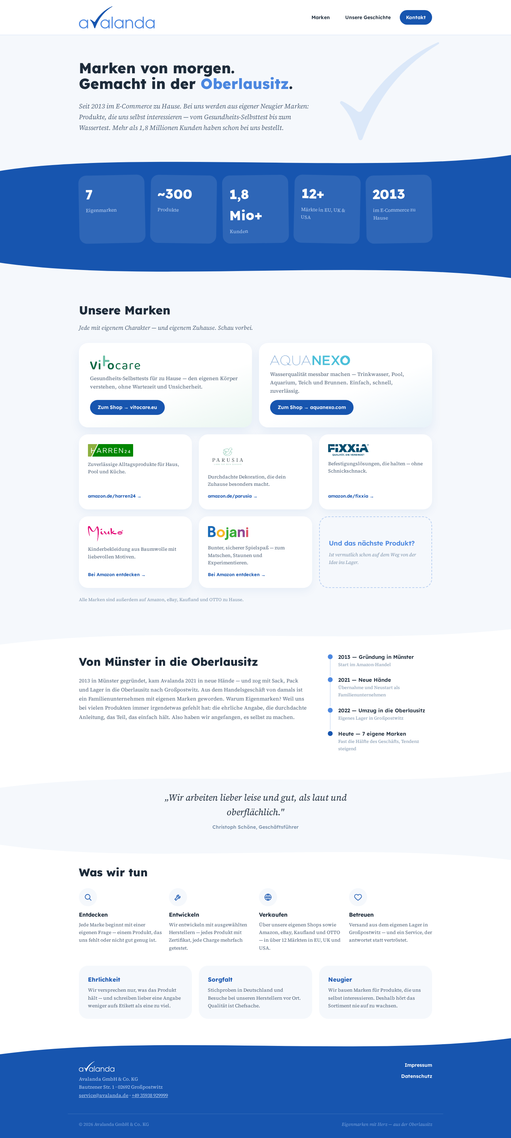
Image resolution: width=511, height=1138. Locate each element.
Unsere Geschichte (368, 17)
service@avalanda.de (103, 1095)
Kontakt (416, 17)
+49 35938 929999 (150, 1095)
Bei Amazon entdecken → (117, 574)
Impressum (418, 1065)
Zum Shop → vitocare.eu (127, 407)
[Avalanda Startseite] (117, 17)
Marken (320, 17)
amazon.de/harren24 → (114, 496)
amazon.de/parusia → (233, 496)
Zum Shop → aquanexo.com (312, 407)
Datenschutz (416, 1076)
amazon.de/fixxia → (351, 496)
